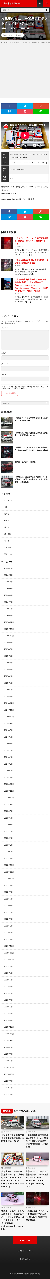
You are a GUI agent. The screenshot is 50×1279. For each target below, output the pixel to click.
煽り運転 (7, 534)
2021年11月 (9, 953)
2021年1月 (8, 1020)
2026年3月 (8, 602)
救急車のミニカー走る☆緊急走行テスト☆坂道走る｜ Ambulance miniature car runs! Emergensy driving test (37, 1179)
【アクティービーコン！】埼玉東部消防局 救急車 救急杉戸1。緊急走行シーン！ (31, 241)
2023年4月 (8, 838)
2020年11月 (9, 1034)
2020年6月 (8, 1047)
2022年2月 (8, 932)
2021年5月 (8, 993)
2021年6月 (8, 986)
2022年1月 (8, 939)
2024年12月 (9, 703)
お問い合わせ (25, 1259)
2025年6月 (8, 663)
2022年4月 (8, 919)
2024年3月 (8, 764)
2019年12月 (9, 1067)
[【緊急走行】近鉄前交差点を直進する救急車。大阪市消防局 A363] (7, 437)
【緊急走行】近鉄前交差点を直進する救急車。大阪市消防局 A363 (12, 1138)
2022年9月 (8, 885)
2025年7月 (8, 656)
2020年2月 (8, 1061)
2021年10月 (9, 959)
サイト (4, 374)
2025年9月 (8, 642)
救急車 (18, 35)
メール (4, 364)
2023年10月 (9, 798)
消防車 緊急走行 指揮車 (25, 462)
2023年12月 (9, 784)
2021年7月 (8, 980)
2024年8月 (8, 730)
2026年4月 (8, 595)
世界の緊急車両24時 (32, 1274)
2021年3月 (8, 1007)
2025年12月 (9, 622)
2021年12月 (9, 946)
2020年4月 (8, 1054)
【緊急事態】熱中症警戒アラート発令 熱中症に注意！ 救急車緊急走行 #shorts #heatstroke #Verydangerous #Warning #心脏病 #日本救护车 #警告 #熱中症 (32, 285)
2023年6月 (8, 825)
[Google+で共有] (41, 106)
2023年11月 (9, 791)
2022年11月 (9, 872)
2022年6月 (8, 905)
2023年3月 (8, 845)
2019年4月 (8, 1081)
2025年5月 (8, 669)
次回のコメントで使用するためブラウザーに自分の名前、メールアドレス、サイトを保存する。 (24, 387)
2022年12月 (9, 865)
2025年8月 (8, 649)
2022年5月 (8, 912)
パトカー (7, 507)
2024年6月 (8, 744)
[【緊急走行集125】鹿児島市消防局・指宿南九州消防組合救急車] (7, 265)
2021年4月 (8, 1000)
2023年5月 (8, 831)
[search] (47, 10)
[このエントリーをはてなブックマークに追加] (9, 111)
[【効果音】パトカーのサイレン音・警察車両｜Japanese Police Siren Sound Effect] (7, 452)
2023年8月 (8, 811)
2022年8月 (8, 892)
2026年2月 (8, 609)
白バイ (6, 541)
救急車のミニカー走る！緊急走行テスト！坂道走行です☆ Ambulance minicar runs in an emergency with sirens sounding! (12, 1179)
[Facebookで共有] (9, 106)
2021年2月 (8, 1013)
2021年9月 (8, 966)
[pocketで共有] (25, 111)
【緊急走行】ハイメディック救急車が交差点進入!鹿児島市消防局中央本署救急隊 (37, 1215)
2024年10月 (9, 717)
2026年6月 (8, 582)
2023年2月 (8, 851)
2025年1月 (8, 696)
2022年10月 (9, 878)
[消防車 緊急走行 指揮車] (7, 467)
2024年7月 (8, 737)
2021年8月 (8, 973)
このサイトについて (25, 1250)
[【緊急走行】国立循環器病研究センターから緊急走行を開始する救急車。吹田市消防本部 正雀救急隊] (7, 482)
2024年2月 (8, 771)
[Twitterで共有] (25, 106)
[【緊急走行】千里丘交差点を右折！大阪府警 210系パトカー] (7, 423)
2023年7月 (8, 818)
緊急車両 (7, 547)
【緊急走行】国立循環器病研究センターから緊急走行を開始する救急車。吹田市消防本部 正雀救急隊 (31, 479)
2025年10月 (9, 636)
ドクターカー (9, 500)
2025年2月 (8, 690)
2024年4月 (8, 757)
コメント (4, 328)
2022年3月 (8, 926)
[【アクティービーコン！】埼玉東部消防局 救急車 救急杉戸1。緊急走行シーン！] (7, 243)
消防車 (6, 527)
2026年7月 (8, 575)
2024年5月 (8, 750)
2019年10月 (9, 1074)
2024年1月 (8, 777)
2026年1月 (8, 615)
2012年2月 (8, 1094)
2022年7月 (8, 899)
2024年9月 (8, 723)
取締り (6, 514)
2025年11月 (9, 629)
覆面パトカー (9, 554)
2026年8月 (8, 568)
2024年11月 (9, 710)
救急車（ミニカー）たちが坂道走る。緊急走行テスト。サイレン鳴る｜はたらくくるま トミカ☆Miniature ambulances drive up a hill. (12, 1220)
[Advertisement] (25, 70)
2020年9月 (8, 1040)
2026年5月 (8, 588)
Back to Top (25, 1240)
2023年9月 (8, 804)
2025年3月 (8, 683)
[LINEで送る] (41, 111)
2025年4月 (8, 676)
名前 (3, 353)
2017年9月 (8, 1088)
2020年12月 (9, 1027)
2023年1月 (8, 858)
